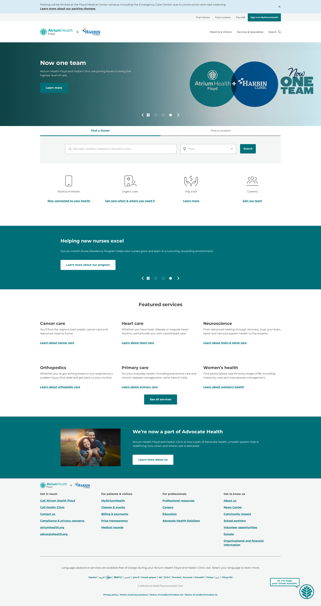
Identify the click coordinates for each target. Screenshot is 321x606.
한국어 (167, 577)
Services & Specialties (250, 31)
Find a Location (223, 17)
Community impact (237, 514)
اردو (217, 577)
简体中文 (118, 577)
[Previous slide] (142, 115)
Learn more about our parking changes (67, 8)
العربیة (101, 577)
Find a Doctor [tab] (100, 130)
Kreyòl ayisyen (148, 577)
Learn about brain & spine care (225, 342)
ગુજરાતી (135, 577)
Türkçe (209, 577)
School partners (235, 520)
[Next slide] (178, 115)
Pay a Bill (240, 17)
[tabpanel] (160, 150)
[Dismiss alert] (279, 7)
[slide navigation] (155, 115)
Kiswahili (199, 577)
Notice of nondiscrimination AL (201, 594)
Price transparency (114, 520)
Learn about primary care (140, 387)
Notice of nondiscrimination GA (166, 594)
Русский (187, 577)
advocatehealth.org (54, 534)
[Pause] (148, 115)
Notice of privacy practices (134, 594)
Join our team (252, 201)
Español (93, 577)
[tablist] (160, 131)
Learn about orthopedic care (60, 387)
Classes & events (113, 507)
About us (230, 500)
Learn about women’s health (223, 387)
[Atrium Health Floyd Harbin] (70, 31)
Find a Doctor (203, 17)
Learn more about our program (88, 264)
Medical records (112, 527)
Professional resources (178, 500)
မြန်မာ (109, 577)
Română (176, 577)
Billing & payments (114, 514)
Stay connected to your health (68, 201)
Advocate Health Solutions (181, 520)
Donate (229, 534)
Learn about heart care (138, 342)
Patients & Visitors (221, 31)
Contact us (47, 514)
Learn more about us (153, 459)
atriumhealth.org (52, 527)
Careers (168, 507)
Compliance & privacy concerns (62, 520)
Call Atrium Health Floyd (57, 500)
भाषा (160, 577)
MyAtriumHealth (113, 500)
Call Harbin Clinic (52, 507)
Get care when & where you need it (130, 201)
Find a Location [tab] (220, 130)
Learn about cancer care (57, 342)
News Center (233, 507)
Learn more (54, 87)
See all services (160, 399)
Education (170, 514)
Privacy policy (110, 594)
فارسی (127, 577)
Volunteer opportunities (240, 527)
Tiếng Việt (227, 577)
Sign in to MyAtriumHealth (264, 17)
